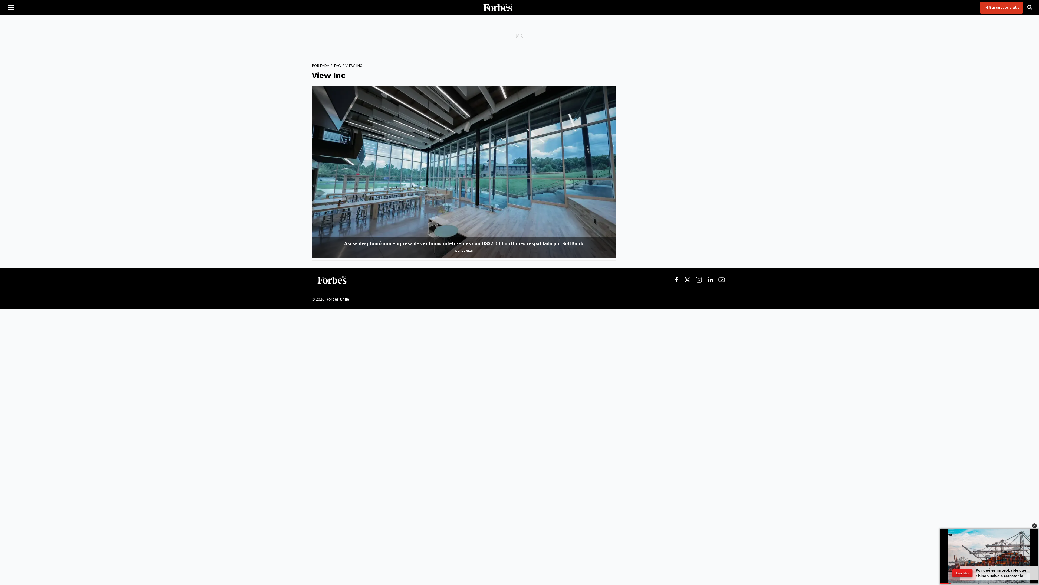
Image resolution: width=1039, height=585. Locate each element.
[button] (1034, 525)
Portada (320, 65)
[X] (687, 280)
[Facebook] (676, 280)
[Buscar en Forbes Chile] (1029, 7)
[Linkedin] (710, 280)
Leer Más (962, 573)
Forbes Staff (464, 251)
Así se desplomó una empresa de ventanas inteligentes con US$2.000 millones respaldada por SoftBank (464, 243)
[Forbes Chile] (497, 7)
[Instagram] (699, 280)
